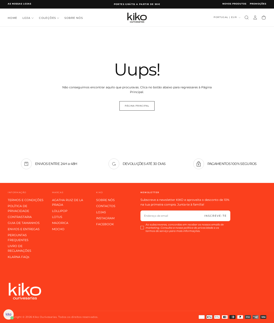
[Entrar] (255, 17)
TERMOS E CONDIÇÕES (25, 200)
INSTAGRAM (105, 218)
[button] (246, 17)
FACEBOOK (105, 224)
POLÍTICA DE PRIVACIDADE (18, 208)
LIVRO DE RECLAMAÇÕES (19, 248)
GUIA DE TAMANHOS (24, 223)
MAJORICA (60, 223)
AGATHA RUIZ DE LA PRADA (67, 202)
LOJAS (101, 212)
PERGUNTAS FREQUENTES (18, 237)
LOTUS (57, 217)
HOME (12, 17)
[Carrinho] (263, 17)
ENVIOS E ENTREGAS (24, 229)
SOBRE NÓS (73, 17)
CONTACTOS (105, 206)
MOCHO (58, 229)
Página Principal (137, 105)
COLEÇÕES (47, 17)
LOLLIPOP (59, 211)
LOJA (26, 17)
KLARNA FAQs (18, 257)
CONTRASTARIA (20, 217)
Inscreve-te (215, 215)
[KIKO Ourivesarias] (25, 291)
